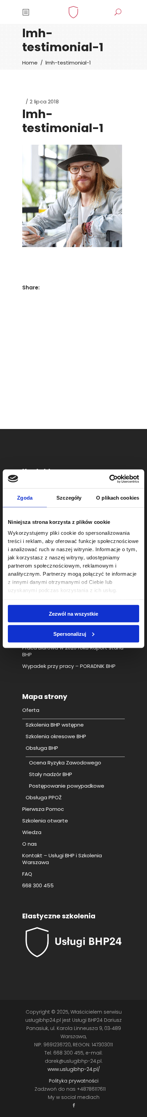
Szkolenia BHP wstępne (55, 724)
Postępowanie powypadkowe (66, 785)
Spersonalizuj (69, 633)
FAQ (27, 873)
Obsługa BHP (42, 747)
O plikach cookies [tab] (117, 498)
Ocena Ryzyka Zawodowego (65, 762)
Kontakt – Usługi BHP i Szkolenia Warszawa (62, 859)
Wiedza (31, 832)
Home (30, 62)
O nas (29, 843)
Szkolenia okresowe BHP (56, 736)
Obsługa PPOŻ (44, 797)
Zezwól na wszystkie (73, 614)
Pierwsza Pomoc (43, 809)
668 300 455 (38, 885)
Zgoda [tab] (24, 498)
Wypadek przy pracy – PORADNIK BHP (69, 666)
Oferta (30, 710)
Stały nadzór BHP (50, 774)
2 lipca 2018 (44, 101)
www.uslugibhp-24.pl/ (74, 1069)
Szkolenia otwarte (45, 820)
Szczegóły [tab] (68, 498)
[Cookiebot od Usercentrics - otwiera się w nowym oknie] (109, 478)
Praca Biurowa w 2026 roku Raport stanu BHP (72, 651)
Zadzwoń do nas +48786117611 (70, 1089)
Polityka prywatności (73, 1080)
